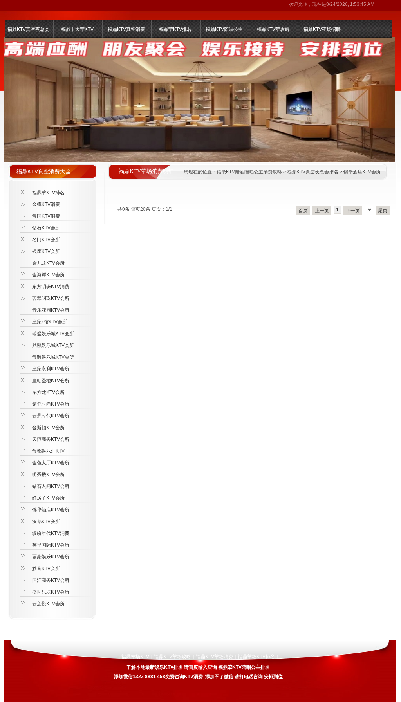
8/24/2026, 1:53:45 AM (350, 4)
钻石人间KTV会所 (50, 486)
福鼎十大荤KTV (77, 29)
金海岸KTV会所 (48, 275)
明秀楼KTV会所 (48, 474)
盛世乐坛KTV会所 (50, 592)
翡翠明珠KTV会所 (50, 298)
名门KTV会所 (46, 239)
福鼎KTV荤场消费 (214, 656)
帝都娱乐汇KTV (48, 451)
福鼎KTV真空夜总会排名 (312, 172)
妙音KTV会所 (46, 568)
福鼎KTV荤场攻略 (172, 656)
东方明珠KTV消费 (50, 286)
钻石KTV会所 (46, 228)
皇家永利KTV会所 (50, 369)
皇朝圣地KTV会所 (50, 380)
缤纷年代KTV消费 (50, 533)
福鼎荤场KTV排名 (256, 656)
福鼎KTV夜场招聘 (322, 29)
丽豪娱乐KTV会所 (50, 556)
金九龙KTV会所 (48, 263)
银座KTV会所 (46, 251)
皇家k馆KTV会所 (49, 322)
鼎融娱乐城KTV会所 (53, 345)
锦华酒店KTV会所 (362, 172)
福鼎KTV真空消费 (126, 29)
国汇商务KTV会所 (50, 580)
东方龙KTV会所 (48, 392)
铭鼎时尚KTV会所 (50, 404)
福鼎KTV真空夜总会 (28, 29)
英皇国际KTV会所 (50, 545)
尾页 (382, 210)
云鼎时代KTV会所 (50, 416)
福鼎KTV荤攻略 (273, 29)
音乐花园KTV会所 (50, 310)
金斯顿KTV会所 (48, 427)
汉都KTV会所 (46, 521)
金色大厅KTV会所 (50, 463)
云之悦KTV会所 (48, 603)
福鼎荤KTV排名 (175, 29)
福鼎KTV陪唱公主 (224, 29)
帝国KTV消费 (46, 216)
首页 (303, 210)
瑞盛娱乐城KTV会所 (53, 333)
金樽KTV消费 (46, 204)
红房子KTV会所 (48, 498)
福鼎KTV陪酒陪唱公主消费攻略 (249, 172)
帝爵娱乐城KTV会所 (53, 357)
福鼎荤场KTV (135, 656)
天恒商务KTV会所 (50, 439)
